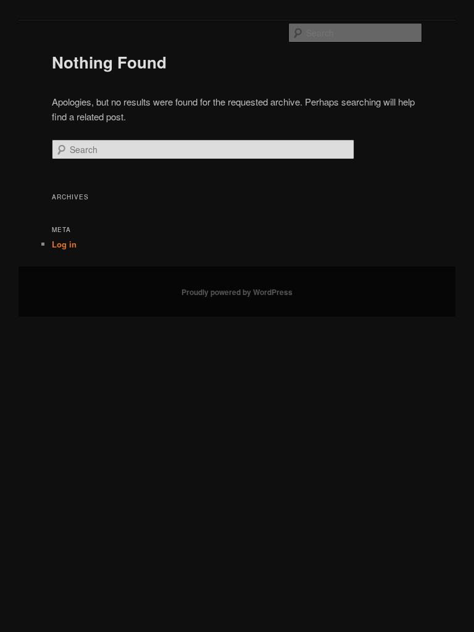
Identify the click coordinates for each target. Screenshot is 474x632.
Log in (64, 244)
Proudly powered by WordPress (237, 291)
